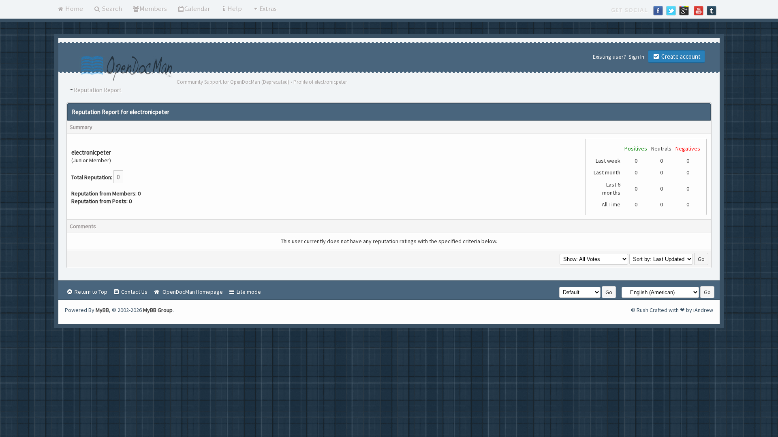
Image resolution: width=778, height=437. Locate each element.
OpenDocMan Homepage (191, 291)
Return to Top (90, 291)
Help (234, 8)
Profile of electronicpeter (320, 81)
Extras (268, 8)
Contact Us (133, 291)
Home (73, 8)
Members (153, 8)
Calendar (197, 8)
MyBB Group (158, 310)
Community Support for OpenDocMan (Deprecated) (233, 81)
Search (111, 8)
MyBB (102, 310)
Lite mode (248, 291)
